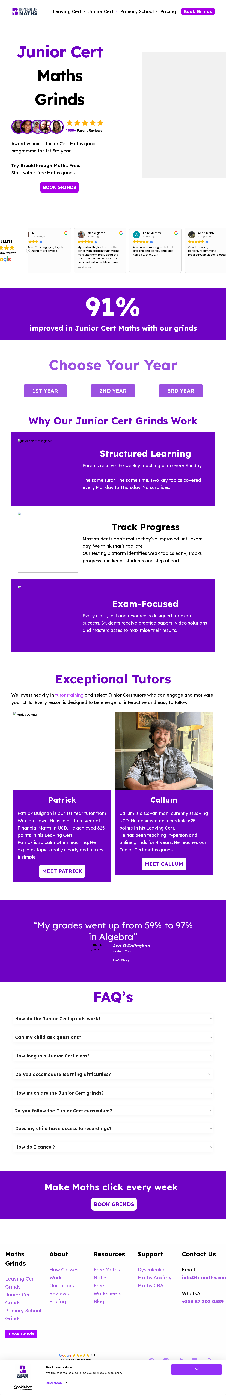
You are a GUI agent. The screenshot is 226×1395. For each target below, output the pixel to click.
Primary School (137, 11)
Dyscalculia (151, 1270)
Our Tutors (61, 1286)
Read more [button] (39, 267)
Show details (54, 1382)
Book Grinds (198, 11)
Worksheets (107, 1293)
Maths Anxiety (155, 1278)
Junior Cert (101, 11)
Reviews (59, 1293)
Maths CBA (150, 1286)
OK (197, 1369)
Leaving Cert (67, 11)
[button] (29, 250)
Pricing (168, 11)
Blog (99, 1301)
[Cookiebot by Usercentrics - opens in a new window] (22, 1388)
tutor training (69, 695)
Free (99, 1286)
